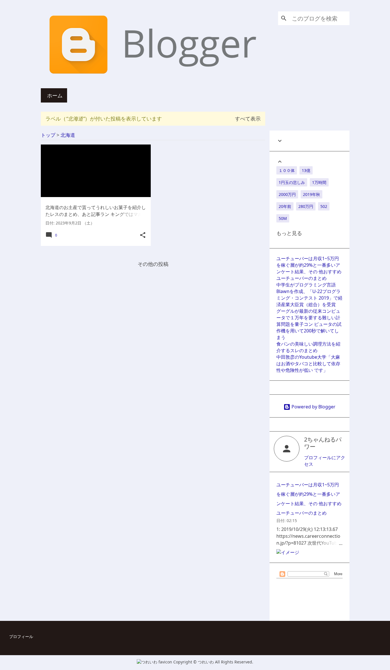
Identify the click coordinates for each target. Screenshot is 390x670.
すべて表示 (248, 118)
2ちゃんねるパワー (322, 443)
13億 (306, 170)
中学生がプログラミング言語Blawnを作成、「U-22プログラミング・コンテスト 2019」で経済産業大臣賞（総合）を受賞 (309, 295)
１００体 (287, 170)
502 (323, 206)
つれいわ (206, 662)
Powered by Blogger (312, 407)
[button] (142, 235)
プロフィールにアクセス (324, 460)
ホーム (55, 95)
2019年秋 (311, 194)
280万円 (305, 206)
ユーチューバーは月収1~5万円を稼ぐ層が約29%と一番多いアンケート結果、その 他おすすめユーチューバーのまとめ (308, 268)
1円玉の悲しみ (292, 182)
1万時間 (319, 182)
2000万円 (287, 194)
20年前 (285, 206)
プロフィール (21, 636)
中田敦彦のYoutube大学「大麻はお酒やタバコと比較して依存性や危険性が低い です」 (308, 363)
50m (283, 218)
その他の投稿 (153, 263)
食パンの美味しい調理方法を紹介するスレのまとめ (308, 347)
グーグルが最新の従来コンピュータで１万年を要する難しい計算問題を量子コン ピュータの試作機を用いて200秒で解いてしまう (308, 324)
